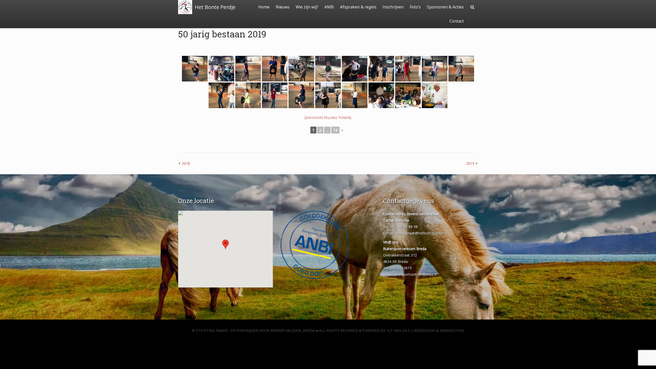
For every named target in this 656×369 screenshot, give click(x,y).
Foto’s (415, 7)
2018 (186, 163)
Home (264, 7)
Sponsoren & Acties (445, 7)
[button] (225, 244)
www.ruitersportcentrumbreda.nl (410, 274)
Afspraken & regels (358, 7)
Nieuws (283, 7)
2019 (470, 163)
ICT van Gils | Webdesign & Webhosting (425, 330)
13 (335, 130)
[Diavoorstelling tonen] (328, 117)
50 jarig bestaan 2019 (222, 34)
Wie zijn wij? (307, 7)
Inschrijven (393, 7)
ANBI (329, 7)
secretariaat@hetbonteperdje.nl (421, 233)
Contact (456, 21)
